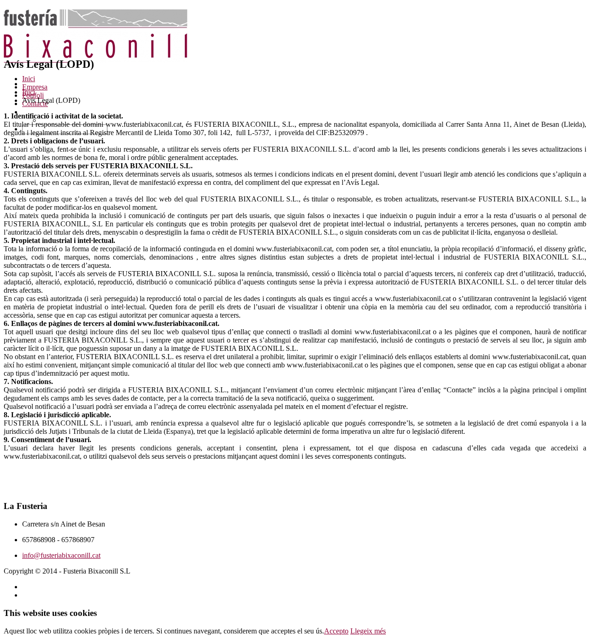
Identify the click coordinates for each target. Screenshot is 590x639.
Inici (28, 79)
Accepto (336, 631)
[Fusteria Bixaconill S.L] (96, 59)
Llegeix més (368, 631)
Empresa (34, 87)
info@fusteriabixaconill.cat (61, 555)
